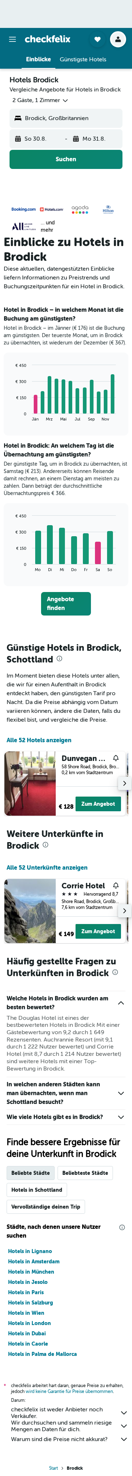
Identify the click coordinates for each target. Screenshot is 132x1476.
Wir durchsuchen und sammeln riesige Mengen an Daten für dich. (61, 1426)
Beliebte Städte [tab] (30, 1173)
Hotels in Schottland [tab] (36, 1190)
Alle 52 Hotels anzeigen (39, 740)
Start (53, 1468)
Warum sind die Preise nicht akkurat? (59, 1439)
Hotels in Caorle (28, 1344)
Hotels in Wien (26, 1313)
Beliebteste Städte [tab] (85, 1173)
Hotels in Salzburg (30, 1303)
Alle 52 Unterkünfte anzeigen (47, 867)
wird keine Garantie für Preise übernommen (69, 1391)
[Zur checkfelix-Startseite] (47, 39)
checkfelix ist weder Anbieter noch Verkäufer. (57, 1412)
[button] (12, 39)
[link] (66, 604)
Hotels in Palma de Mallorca (42, 1354)
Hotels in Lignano (30, 1251)
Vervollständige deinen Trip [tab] (45, 1207)
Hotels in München (31, 1272)
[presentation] (59, 658)
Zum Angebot (98, 804)
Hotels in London (29, 1323)
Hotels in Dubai (27, 1333)
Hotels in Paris (26, 1292)
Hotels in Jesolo (28, 1282)
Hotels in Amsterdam (33, 1261)
